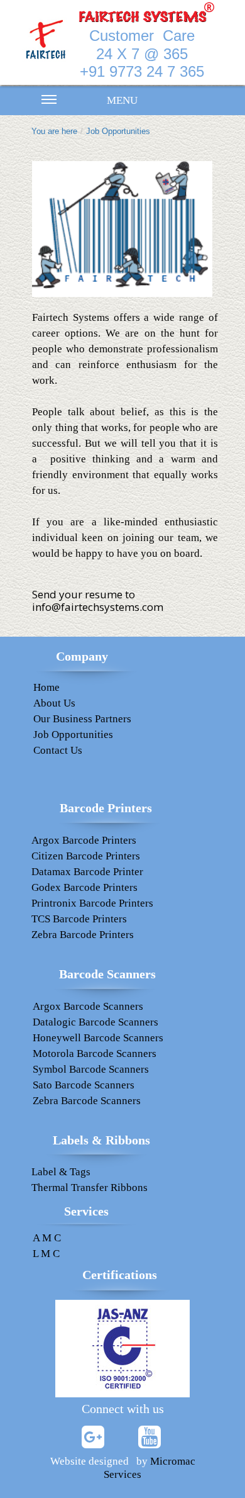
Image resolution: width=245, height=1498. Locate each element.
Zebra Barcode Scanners (87, 1101)
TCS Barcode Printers (79, 919)
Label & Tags (60, 1172)
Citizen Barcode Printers (85, 856)
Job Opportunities (118, 131)
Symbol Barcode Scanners (91, 1069)
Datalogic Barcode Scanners (95, 1022)
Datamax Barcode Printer (87, 872)
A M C (47, 1238)
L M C (46, 1254)
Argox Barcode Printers (83, 840)
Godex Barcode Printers (84, 887)
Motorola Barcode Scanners (94, 1053)
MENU (122, 100)
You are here (54, 131)
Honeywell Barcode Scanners (98, 1038)
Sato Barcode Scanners (83, 1085)
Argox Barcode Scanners (88, 1006)
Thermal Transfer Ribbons (89, 1187)
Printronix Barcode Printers (92, 903)
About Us (54, 703)
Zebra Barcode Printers (82, 935)
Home (46, 687)
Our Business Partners (82, 719)
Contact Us (57, 750)
